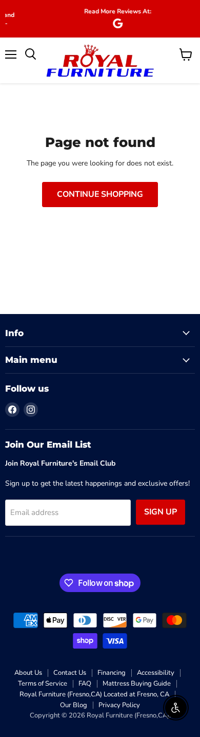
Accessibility (155, 672)
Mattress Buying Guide (137, 683)
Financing (111, 672)
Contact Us (69, 672)
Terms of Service (42, 683)
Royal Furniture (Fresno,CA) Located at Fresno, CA (94, 694)
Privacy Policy (119, 705)
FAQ (84, 683)
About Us (28, 672)
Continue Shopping (100, 194)
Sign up (160, 512)
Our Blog (73, 705)
